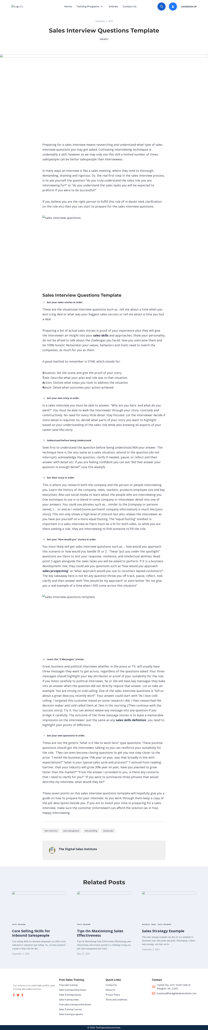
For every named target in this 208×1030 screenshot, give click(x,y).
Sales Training (19, 924)
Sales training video (69, 999)
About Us (110, 989)
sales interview (51, 830)
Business (104, 39)
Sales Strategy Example (163, 930)
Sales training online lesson (72, 989)
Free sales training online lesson (75, 1004)
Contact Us (129, 6)
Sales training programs (71, 1014)
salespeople (108, 830)
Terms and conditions (116, 999)
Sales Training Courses (70, 1009)
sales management (71, 830)
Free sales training (68, 984)
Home (68, 6)
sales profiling (91, 830)
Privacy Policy (113, 994)
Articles (113, 6)
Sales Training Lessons (70, 994)
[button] (90, 6)
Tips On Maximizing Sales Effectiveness (100, 933)
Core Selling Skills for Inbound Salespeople (31, 933)
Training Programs (88, 6)
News (153, 924)
